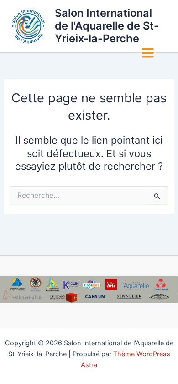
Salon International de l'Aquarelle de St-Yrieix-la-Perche (107, 25)
